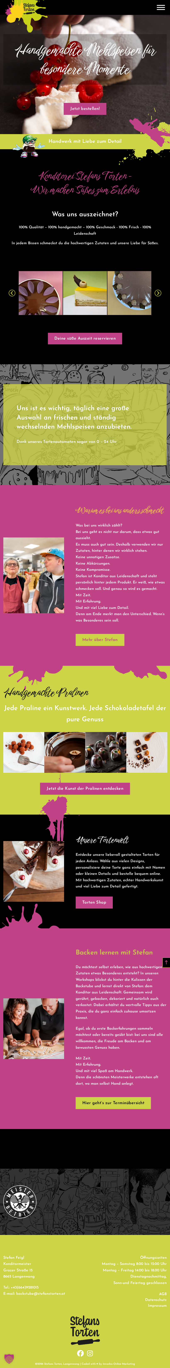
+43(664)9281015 (25, 1288)
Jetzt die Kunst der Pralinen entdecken (85, 789)
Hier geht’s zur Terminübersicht (113, 1103)
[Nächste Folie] (158, 293)
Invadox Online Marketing (119, 1364)
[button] (9, 1359)
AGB (163, 1294)
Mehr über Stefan (100, 640)
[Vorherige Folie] (12, 293)
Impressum (157, 1306)
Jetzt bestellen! (85, 109)
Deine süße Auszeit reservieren (85, 339)
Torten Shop (94, 902)
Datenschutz (156, 1300)
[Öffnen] (161, 7)
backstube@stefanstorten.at (40, 1294)
